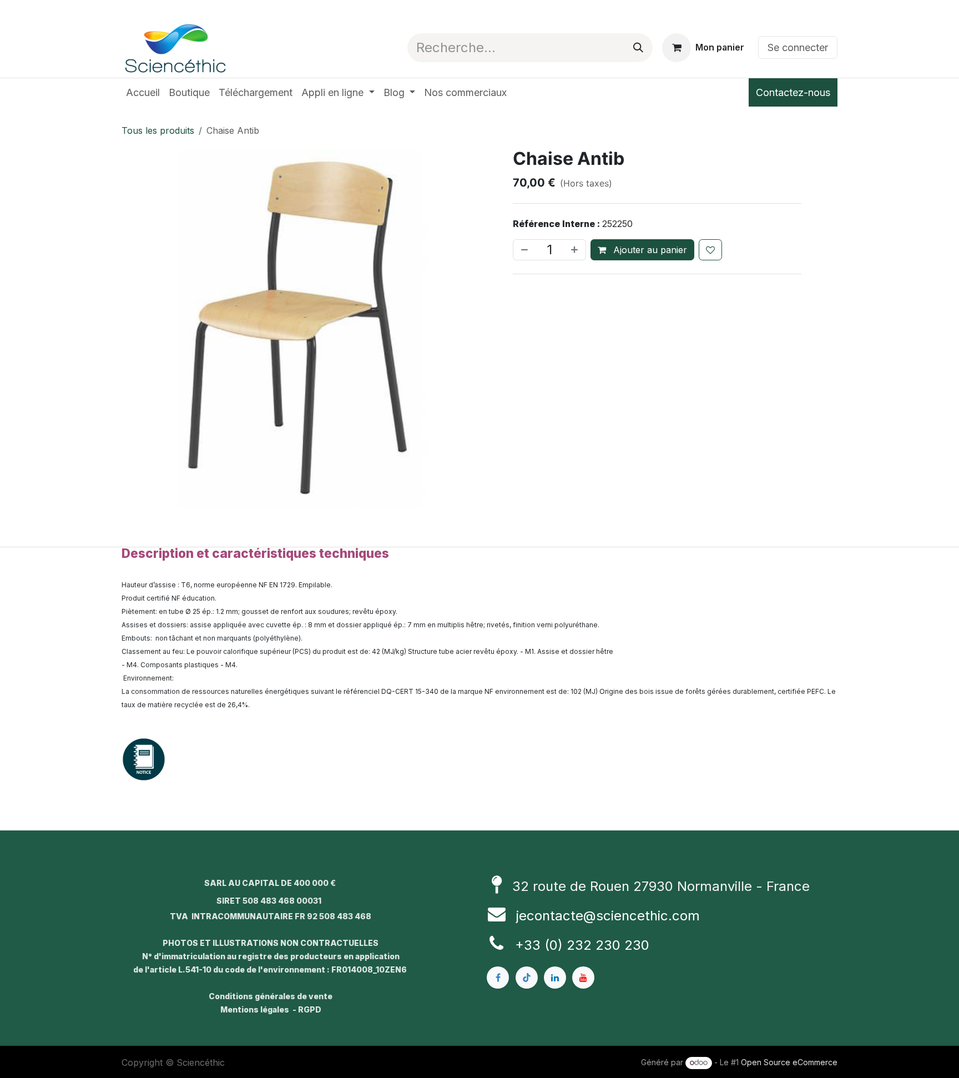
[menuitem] (143, 92)
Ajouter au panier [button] (648, 249)
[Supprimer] (523, 250)
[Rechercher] (638, 47)
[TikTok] (527, 977)
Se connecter (798, 47)
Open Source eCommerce (789, 1062)
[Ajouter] (576, 250)
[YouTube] (583, 977)
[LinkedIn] (555, 977)
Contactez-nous (793, 92)
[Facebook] (498, 977)
